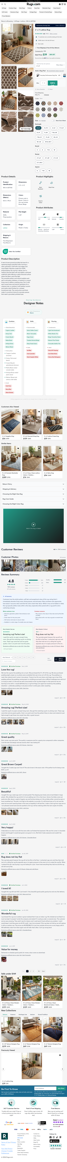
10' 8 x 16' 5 (48, 142)
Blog (18, 1140)
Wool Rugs (22, 8)
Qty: (37, 83)
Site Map (19, 1144)
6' (42, 150)
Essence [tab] (12, 1014)
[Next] (62, 424)
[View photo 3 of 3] (15, 812)
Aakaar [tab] (32, 1014)
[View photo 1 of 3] (4, 812)
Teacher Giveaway (22, 1154)
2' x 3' (38, 128)
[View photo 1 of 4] (4, 722)
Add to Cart (52, 83)
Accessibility (37, 1146)
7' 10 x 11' (39, 137)
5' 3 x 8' (62, 128)
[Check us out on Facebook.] (50, 1137)
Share (51, 89)
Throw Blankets (6, 16)
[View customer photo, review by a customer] (7, 565)
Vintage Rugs (33, 12)
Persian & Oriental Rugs (45, 12)
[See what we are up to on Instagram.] (54, 1137)
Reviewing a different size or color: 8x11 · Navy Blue (16, 646)
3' (37, 150)
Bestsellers (20, 1148)
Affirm (19, 1146)
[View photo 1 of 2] (4, 692)
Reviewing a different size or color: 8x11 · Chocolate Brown (16, 930)
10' (54, 150)
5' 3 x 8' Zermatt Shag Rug (31, 436)
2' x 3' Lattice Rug (7, 1081)
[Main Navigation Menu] (2, 4)
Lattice (23, 21)
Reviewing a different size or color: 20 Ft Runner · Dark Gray (17, 745)
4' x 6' (53, 128)
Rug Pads (36, 8)
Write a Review (61, 659)
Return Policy (37, 1144)
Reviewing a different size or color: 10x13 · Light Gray (15, 808)
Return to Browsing (7, 21)
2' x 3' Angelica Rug (8, 436)
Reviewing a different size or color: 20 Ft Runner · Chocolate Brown (18, 837)
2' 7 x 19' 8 (39, 162)
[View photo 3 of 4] (15, 722)
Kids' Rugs (24, 12)
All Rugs (4, 8)
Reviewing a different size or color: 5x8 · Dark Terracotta (16, 955)
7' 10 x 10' (54, 132)
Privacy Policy (37, 1093)
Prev (23, 971)
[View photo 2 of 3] (9, 812)
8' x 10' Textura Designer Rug (11, 1044)
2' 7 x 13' (56, 158)
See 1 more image (25, 129)
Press (35, 1148)
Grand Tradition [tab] (43, 1014)
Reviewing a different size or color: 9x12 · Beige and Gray (16, 894)
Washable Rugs (46, 8)
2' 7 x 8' (39, 158)
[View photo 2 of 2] (9, 692)
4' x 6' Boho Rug (49, 473)
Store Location (21, 1142)
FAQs (35, 1138)
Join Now (61, 1088)
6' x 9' (38, 132)
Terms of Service (52, 1095)
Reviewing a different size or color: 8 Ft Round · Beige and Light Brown (50, 647)
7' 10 (48, 150)
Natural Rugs (58, 12)
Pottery (30, 8)
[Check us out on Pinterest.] (60, 1137)
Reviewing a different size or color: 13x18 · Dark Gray (14, 688)
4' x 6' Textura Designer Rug (31, 1044)
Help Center (37, 1140)
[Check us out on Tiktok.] (57, 1137)
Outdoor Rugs (12, 8)
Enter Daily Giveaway (23, 1152)
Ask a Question (41, 89)
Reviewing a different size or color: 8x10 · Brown (13, 772)
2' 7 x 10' (47, 158)
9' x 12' (47, 137)
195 (39, 971)
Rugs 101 (36, 1142)
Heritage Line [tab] (23, 1014)
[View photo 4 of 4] (21, 722)
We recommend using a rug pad (55, 71)
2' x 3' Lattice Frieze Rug (51, 436)
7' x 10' (46, 132)
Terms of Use (5, 1142)
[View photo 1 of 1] (4, 776)
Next (43, 971)
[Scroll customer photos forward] (63, 565)
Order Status (37, 1136)
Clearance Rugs (14, 12)
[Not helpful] (65, 847)
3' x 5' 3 (46, 128)
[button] (30, 26)
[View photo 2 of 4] (9, 722)
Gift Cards (4, 12)
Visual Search (56, 8)
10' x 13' (56, 137)
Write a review (53, 33)
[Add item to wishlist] (18, 411)
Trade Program (21, 1150)
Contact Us (36, 1133)
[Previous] (3, 424)
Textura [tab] (5, 1014)
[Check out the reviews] (56, 1147)
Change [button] (46, 95)
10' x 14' (39, 142)
